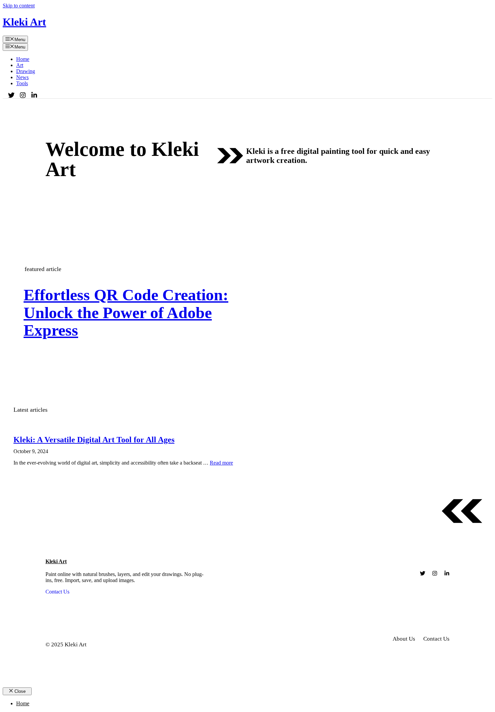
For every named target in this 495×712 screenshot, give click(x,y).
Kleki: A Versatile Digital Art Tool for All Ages (93, 439)
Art (19, 65)
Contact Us (57, 592)
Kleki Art (24, 22)
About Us (404, 639)
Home (22, 59)
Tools (22, 83)
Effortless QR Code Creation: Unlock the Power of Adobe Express (126, 312)
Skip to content (19, 5)
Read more (221, 463)
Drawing (25, 71)
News (22, 77)
